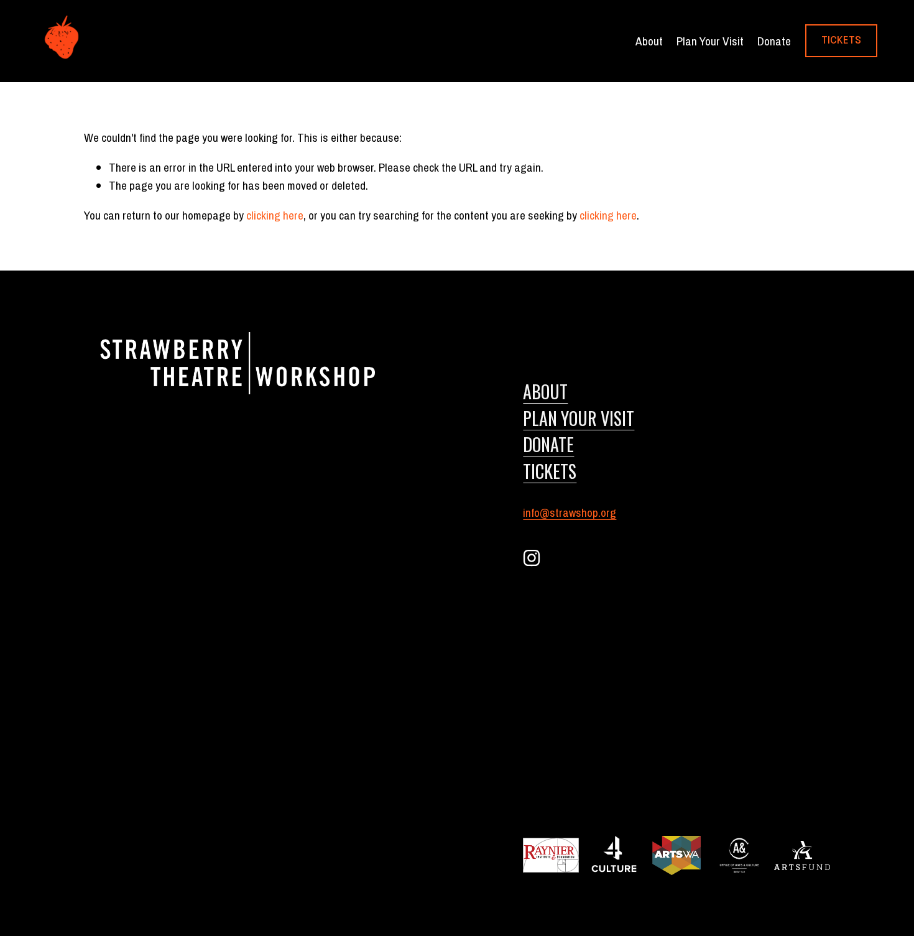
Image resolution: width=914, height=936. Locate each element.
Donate (774, 41)
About (545, 391)
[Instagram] (531, 558)
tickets (549, 471)
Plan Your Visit (710, 41)
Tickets (841, 40)
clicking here (274, 215)
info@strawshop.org (569, 512)
